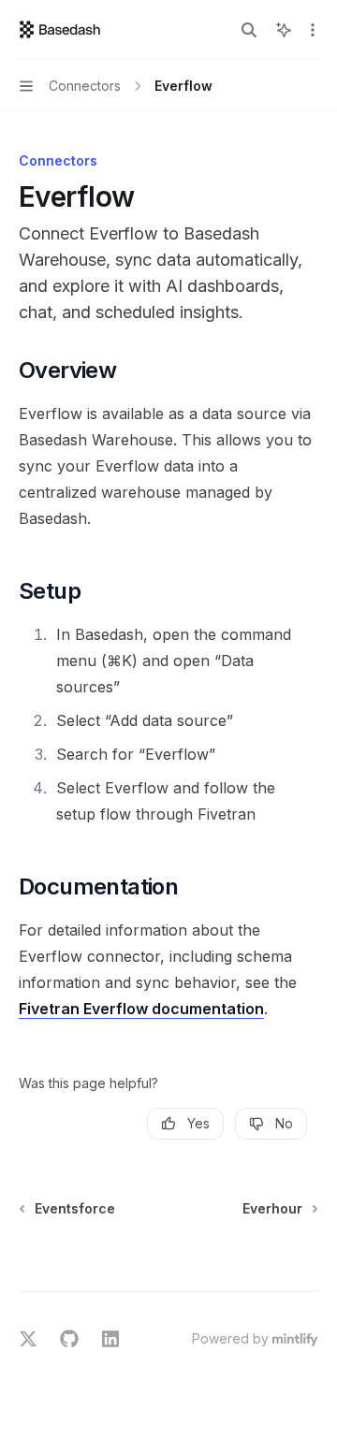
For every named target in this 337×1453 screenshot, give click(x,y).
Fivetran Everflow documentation (141, 1008)
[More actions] (312, 30)
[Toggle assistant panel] (283, 30)
